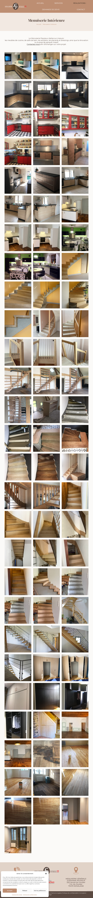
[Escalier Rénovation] (46, 438)
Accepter (9, 890)
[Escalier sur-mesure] (75, 266)
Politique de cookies (17, 894)
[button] (46, 873)
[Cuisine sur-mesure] (18, 65)
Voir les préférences (40, 890)
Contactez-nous (33, 44)
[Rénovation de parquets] (75, 725)
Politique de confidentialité (30, 894)
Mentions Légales (56, 893)
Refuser (24, 890)
